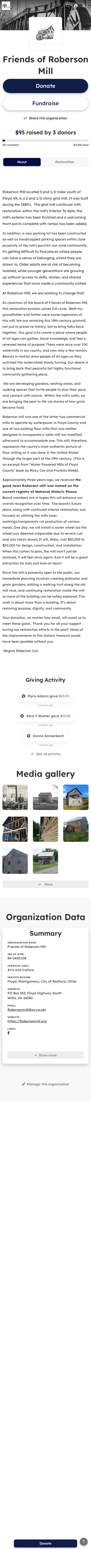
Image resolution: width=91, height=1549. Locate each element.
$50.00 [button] (65, 716)
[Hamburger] (84, 6)
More (49, 884)
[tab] (21, 162)
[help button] (84, 1542)
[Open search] (68, 6)
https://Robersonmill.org (27, 1021)
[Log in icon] (76, 6)
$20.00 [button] (64, 696)
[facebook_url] (8, 1033)
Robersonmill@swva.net (27, 1010)
